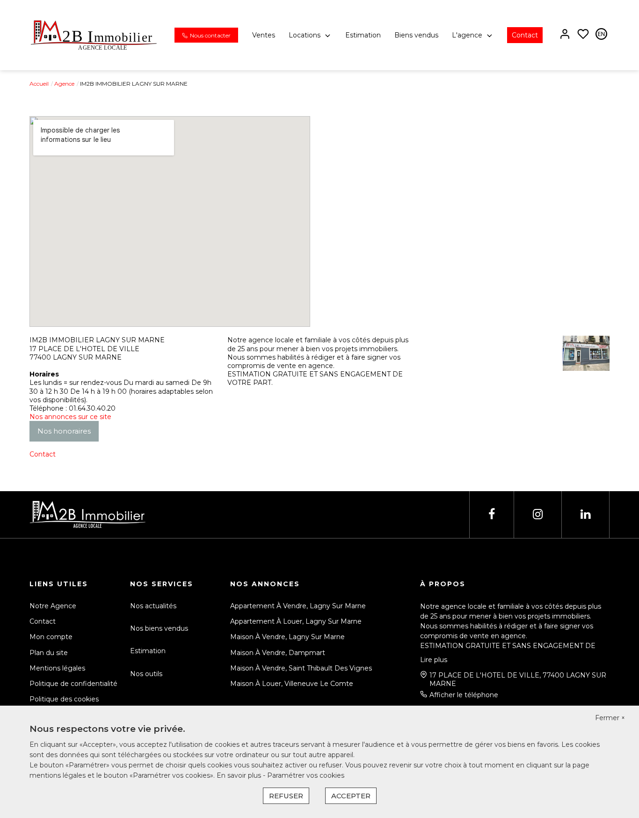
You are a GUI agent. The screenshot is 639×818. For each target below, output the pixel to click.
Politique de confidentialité (73, 683)
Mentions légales (57, 668)
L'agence (467, 35)
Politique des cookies (64, 699)
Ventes (263, 35)
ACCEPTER (350, 795)
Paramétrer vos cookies (305, 775)
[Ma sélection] (583, 35)
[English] (601, 35)
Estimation (363, 35)
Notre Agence (52, 606)
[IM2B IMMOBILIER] (93, 34)
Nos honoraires (64, 431)
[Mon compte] (565, 35)
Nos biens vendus (159, 628)
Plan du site (48, 653)
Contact (525, 35)
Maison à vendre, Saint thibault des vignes (301, 668)
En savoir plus (240, 775)
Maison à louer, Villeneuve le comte (291, 683)
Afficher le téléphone (463, 695)
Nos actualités (153, 606)
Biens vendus (416, 35)
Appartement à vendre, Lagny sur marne (298, 606)
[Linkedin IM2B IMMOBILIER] (585, 514)
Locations (304, 35)
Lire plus (433, 660)
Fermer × (610, 718)
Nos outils (146, 674)
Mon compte (51, 637)
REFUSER (286, 795)
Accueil (39, 83)
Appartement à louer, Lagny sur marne (296, 621)
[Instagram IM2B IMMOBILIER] (538, 514)
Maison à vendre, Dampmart (277, 653)
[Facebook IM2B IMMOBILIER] (491, 514)
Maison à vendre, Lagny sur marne (287, 637)
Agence (64, 83)
